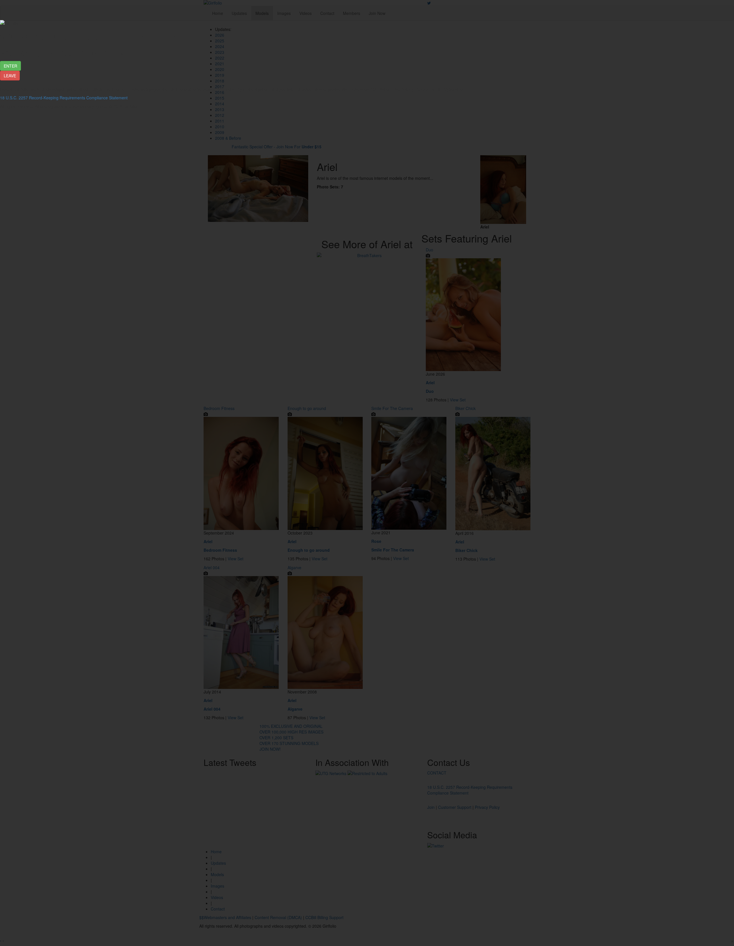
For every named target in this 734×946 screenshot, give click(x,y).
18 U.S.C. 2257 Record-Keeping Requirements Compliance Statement (64, 97)
